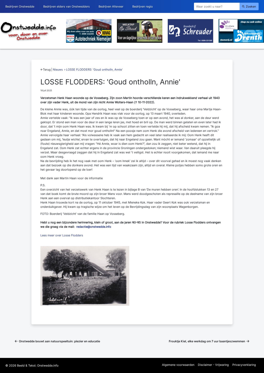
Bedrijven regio (142, 6)
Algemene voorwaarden (178, 365)
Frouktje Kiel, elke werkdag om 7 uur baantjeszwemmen (207, 341)
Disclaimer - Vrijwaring (213, 365)
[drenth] (241, 30)
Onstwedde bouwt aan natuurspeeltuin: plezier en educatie (59, 341)
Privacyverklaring (244, 365)
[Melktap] (139, 30)
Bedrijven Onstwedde (19, 6)
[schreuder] (190, 30)
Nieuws (58, 69)
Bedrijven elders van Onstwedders (66, 6)
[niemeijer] (89, 30)
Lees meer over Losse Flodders (61, 235)
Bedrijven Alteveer (111, 6)
